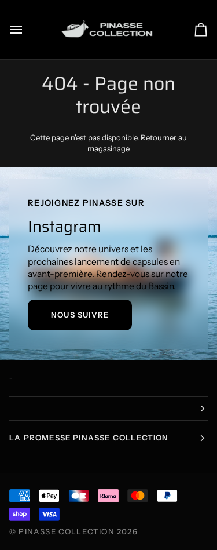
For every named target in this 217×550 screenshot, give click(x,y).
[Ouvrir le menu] (26, 29)
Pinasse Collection (66, 531)
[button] (108, 408)
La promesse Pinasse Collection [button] (89, 437)
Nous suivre (80, 314)
